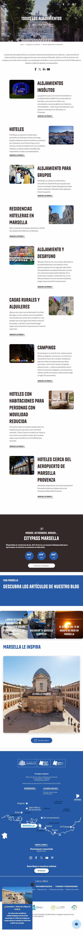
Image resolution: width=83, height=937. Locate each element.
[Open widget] (76, 924)
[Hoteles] (57, 4)
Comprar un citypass (41, 566)
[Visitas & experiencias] (60, 4)
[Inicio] (55, 4)
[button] (68, 4)
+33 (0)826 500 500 (50, 788)
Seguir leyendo (45, 116)
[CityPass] (58, 4)
